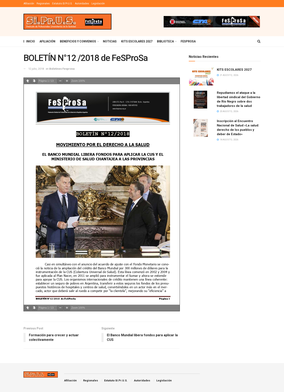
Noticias (110, 41)
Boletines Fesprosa (62, 68)
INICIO (30, 41)
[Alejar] (60, 81)
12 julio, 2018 (36, 68)
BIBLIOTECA (165, 41)
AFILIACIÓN (47, 41)
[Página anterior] (28, 81)
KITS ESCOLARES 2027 (136, 41)
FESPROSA (188, 41)
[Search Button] (259, 41)
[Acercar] (67, 81)
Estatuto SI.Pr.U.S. (62, 3)
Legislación (98, 3)
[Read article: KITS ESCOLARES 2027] (201, 76)
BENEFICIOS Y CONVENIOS (78, 41)
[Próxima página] (34, 81)
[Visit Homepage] (67, 22)
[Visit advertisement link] (212, 21)
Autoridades (82, 3)
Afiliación (28, 3)
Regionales (43, 3)
